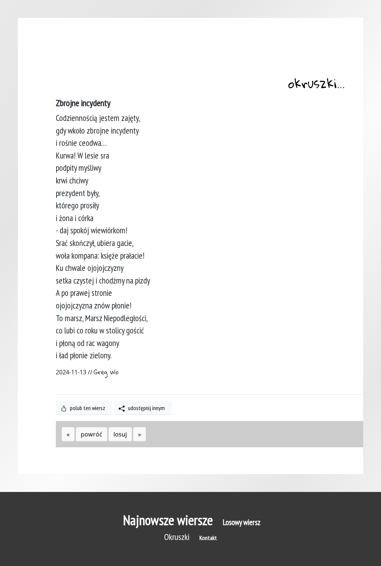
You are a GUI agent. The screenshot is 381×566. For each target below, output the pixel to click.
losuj (120, 434)
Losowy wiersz (241, 522)
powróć (91, 434)
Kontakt (208, 537)
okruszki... (316, 84)
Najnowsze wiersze (168, 520)
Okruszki (176, 537)
